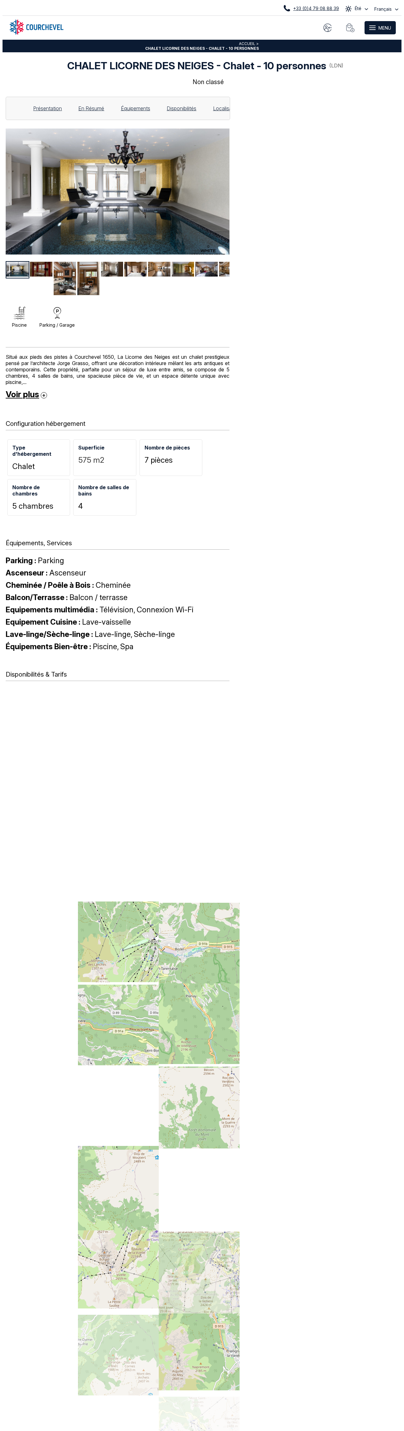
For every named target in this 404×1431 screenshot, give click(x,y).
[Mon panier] (350, 28)
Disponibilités (181, 108)
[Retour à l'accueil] (36, 33)
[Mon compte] (327, 27)
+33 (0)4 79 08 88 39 (316, 8)
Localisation (227, 108)
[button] (350, 27)
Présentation (47, 108)
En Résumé (91, 108)
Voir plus (22, 394)
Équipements (135, 108)
